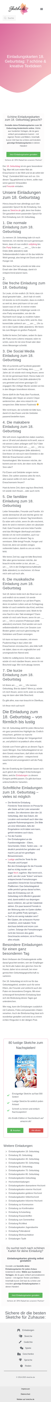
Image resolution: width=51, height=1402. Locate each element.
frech (16, 873)
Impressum (25, 1389)
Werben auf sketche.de (25, 1399)
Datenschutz (25, 1394)
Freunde (11, 186)
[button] (41, 9)
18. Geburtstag (13, 166)
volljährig (33, 244)
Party (8, 247)
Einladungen (22, 775)
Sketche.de (15, 210)
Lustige (11, 859)
